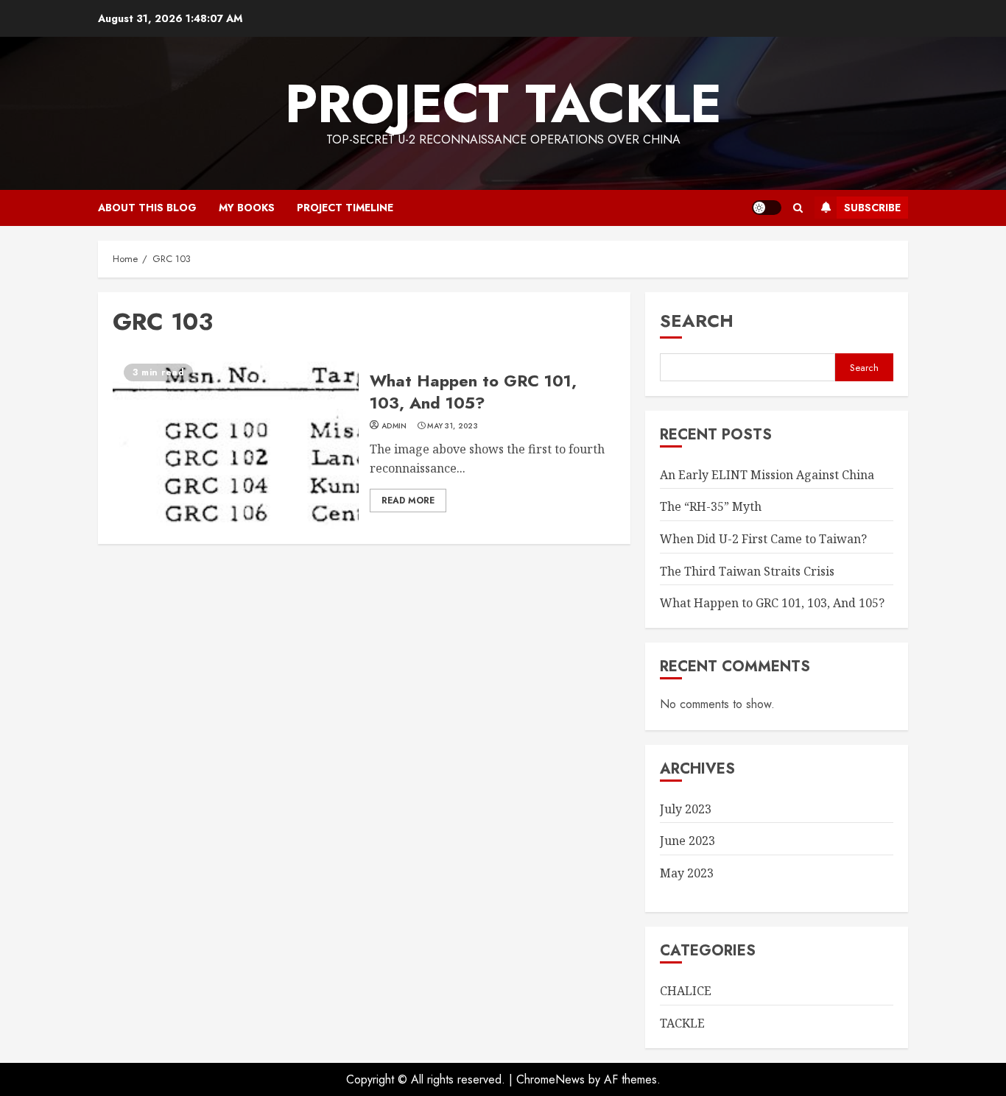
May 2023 (687, 873)
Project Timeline (345, 207)
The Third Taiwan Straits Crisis (747, 571)
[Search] (798, 208)
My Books (247, 207)
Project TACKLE (503, 104)
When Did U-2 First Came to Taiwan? (763, 539)
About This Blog (147, 207)
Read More (408, 500)
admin (394, 426)
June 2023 (687, 840)
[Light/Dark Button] (766, 207)
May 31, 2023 (452, 426)
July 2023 (685, 809)
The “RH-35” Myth (710, 506)
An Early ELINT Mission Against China (767, 475)
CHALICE (685, 991)
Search (697, 320)
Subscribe (872, 207)
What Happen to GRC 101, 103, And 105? (236, 441)
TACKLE (682, 1023)
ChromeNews (550, 1079)
